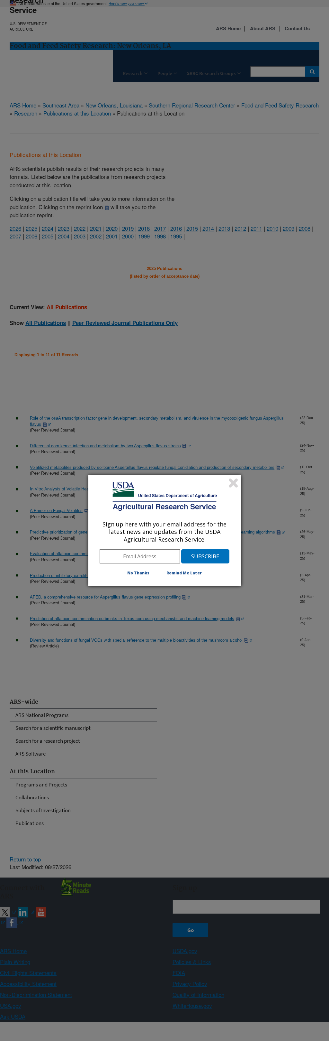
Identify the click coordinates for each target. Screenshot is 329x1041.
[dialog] (164, 530)
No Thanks (138, 573)
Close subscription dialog (233, 483)
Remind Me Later (184, 573)
